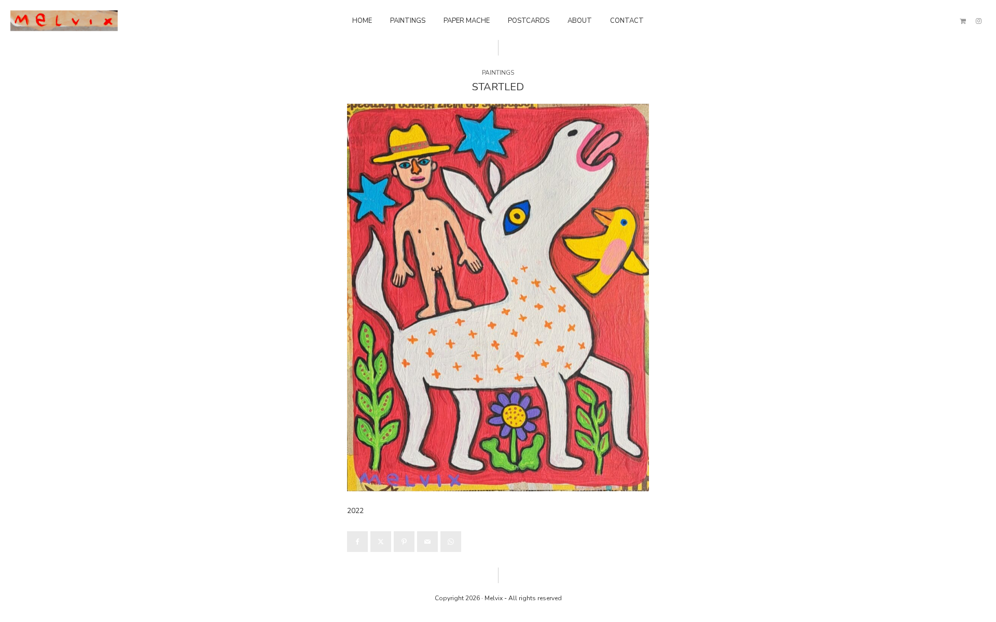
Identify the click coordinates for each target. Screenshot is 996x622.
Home (362, 20)
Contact (627, 20)
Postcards (528, 20)
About (580, 20)
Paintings (407, 20)
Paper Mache (467, 20)
